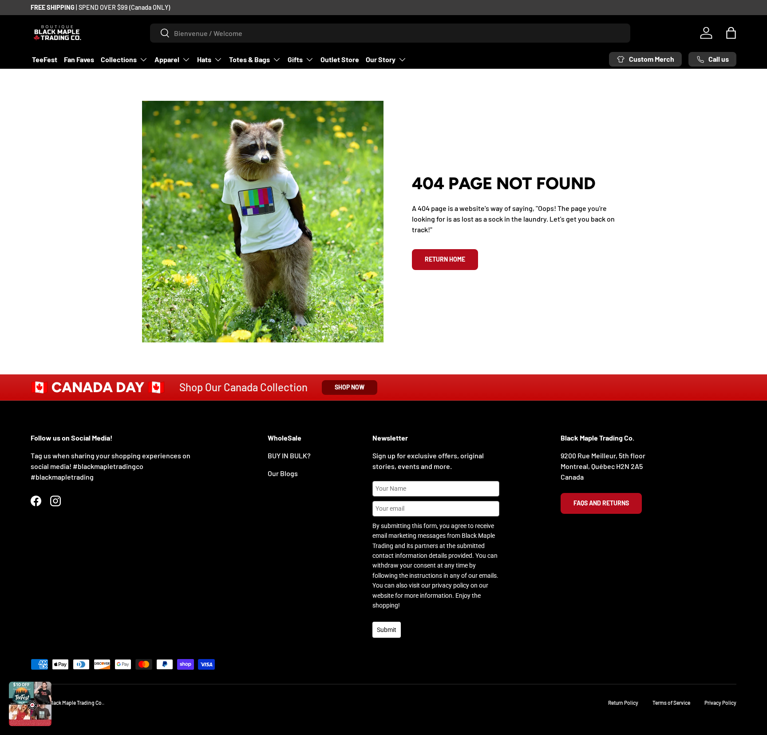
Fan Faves (79, 59)
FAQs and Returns (601, 503)
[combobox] (390, 33)
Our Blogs (283, 473)
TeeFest (44, 59)
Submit (386, 629)
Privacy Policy (720, 702)
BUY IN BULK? (289, 455)
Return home (445, 259)
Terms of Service (671, 702)
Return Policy (623, 702)
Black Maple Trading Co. (76, 702)
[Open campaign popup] (30, 704)
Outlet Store (339, 59)
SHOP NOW (349, 387)
